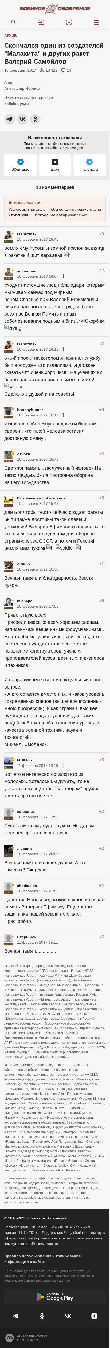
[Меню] (96, 22)
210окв (23, 454)
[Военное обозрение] (55, 8)
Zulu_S (23, 564)
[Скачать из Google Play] (55, 1296)
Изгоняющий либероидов (41, 498)
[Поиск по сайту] (14, 22)
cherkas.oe (27, 885)
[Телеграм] (15, 1316)
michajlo (25, 601)
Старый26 (26, 937)
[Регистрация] (68, 22)
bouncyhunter (30, 410)
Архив (10, 36)
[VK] (68, 1316)
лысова (24, 848)
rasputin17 (27, 234)
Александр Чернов (22, 88)
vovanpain (26, 271)
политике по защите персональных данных (37, 1281)
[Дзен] (94, 1316)
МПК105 (24, 760)
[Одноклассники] (41, 1316)
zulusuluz (26, 811)
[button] (41, 22)
